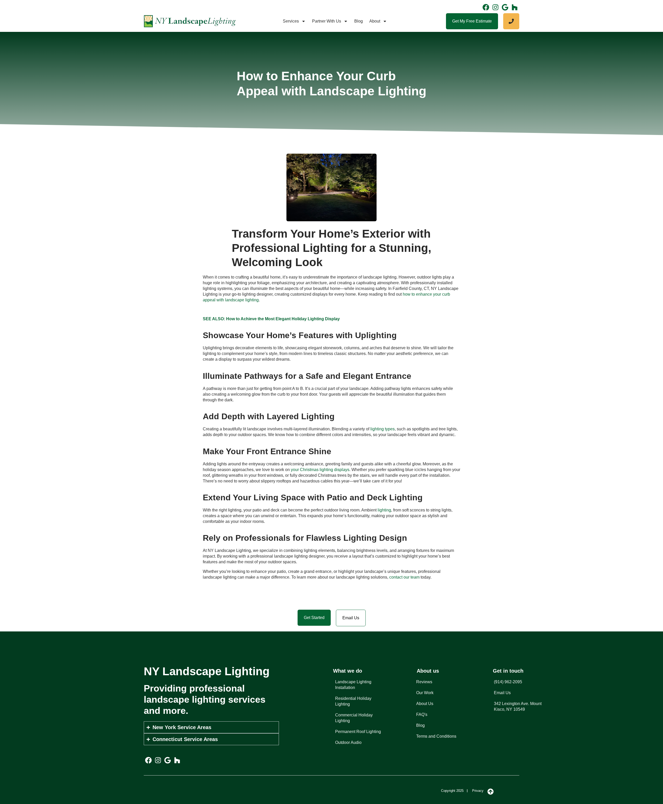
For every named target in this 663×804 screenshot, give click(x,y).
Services (291, 21)
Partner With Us (326, 21)
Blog (358, 21)
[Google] (505, 7)
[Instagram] (495, 7)
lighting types (382, 429)
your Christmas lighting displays (320, 469)
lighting (384, 510)
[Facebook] (486, 7)
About (374, 21)
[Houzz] (514, 7)
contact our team (404, 577)
